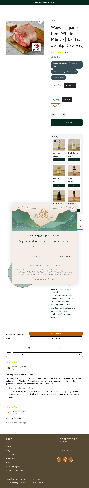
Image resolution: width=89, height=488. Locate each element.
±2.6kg (57, 100)
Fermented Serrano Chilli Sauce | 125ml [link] (73, 204)
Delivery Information (15, 470)
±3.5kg (57, 106)
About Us (10, 454)
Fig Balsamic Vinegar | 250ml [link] (59, 204)
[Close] (73, 208)
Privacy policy (25, 483)
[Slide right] (80, 2)
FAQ (8, 446)
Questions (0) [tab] (64, 348)
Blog (8, 450)
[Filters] (8, 354)
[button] (56, 52)
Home (53, 20)
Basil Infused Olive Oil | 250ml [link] (72, 153)
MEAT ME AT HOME (20, 479)
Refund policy (13, 483)
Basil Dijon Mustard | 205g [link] (58, 178)
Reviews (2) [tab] (25, 348)
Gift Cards (10, 458)
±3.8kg (68, 100)
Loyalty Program (13, 466)
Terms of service (37, 483)
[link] (59, 145)
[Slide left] (8, 2)
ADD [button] (59, 160)
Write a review (56, 333)
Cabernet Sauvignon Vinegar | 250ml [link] (74, 178)
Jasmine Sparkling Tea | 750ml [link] (58, 153)
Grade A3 (57, 86)
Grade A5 (57, 92)
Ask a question (55, 338)
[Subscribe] (81, 450)
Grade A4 (70, 86)
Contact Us (11, 462)
